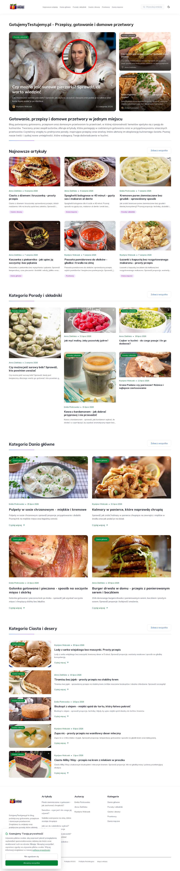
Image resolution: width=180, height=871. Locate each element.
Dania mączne (117, 7)
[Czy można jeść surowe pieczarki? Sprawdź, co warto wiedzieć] (62, 71)
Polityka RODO (70, 861)
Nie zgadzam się (31, 856)
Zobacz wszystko (159, 150)
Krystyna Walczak (72, 255)
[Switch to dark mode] (168, 6)
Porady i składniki (79, 7)
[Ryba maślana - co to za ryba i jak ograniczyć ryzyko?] (145, 92)
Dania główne (65, 7)
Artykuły (47, 796)
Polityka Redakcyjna (86, 861)
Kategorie (113, 796)
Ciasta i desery (94, 7)
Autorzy (79, 796)
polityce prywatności (41, 850)
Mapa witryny (102, 861)
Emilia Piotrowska (127, 191)
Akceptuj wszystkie (31, 863)
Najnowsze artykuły (50, 7)
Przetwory (106, 7)
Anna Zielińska (15, 191)
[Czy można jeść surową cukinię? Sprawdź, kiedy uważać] (145, 51)
